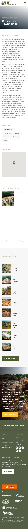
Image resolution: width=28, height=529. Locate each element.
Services (17, 437)
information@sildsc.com (7, 442)
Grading (5, 137)
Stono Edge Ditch (15, 291)
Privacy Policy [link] (9, 521)
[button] (14, 163)
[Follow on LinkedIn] (23, 447)
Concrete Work (7, 133)
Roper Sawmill (15, 303)
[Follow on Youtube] (17, 450)
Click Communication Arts (19, 519)
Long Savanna (15, 280)
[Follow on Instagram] (17, 447)
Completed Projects (8, 129)
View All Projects (10, 358)
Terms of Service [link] (19, 521)
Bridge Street (15, 269)
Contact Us (18, 444)
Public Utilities (15, 137)
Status (5, 140)
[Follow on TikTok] (20, 450)
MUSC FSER (15, 314)
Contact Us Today (10, 414)
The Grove (15, 348)
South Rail (15, 336)
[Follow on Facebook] (20, 447)
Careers (17, 442)
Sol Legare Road (15, 325)
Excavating (17, 133)
